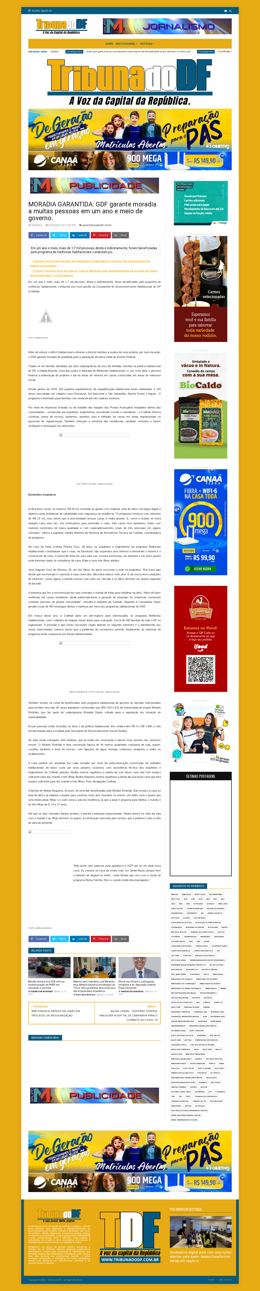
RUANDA (203, 1082)
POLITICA (175, 1068)
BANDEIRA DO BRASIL (195, 927)
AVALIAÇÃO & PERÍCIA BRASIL (208, 922)
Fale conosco (225, 1280)
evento (206, 1002)
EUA (198, 1002)
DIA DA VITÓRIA (216, 965)
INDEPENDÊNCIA (178, 1026)
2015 (185, 899)
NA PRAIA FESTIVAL (214, 1059)
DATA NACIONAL (178, 960)
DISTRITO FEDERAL (210, 969)
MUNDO (198, 1059)
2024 (173, 904)
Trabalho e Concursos (206, 1096)
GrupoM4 (202, 1021)
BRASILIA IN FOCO (179, 932)
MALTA (218, 1049)
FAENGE (206, 1007)
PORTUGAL (219, 1068)
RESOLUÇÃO (211, 1077)
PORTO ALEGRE (204, 1068)
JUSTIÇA (188, 1040)
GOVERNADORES (217, 1016)
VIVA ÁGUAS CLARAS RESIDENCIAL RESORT (189, 1110)
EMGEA (224, 988)
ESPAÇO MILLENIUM (179, 998)
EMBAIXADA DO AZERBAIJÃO (183, 983)
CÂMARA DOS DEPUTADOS (202, 932)
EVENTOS (218, 1002)
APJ (202, 913)
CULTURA (175, 955)
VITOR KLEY (200, 1106)
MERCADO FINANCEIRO (196, 1054)
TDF (180, 1096)
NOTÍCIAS (146, 43)
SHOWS (193, 1087)
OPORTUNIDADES (198, 1063)
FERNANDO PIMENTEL (180, 1012)
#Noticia (175, 899)
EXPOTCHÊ (175, 1007)
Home (211, 1280)
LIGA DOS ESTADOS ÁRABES (202, 1045)
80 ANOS (210, 904)
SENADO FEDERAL (178, 1087)
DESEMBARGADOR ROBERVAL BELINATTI (188, 965)
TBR (173, 1096)
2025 (180, 904)
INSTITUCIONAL (125, 43)
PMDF (221, 1063)
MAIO (196, 1049)
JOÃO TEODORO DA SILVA (182, 1035)
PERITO (212, 1063)
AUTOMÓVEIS (200, 918)
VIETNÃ (188, 1106)
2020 (208, 899)
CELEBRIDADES (190, 936)
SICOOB (203, 1087)
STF (210, 1092)
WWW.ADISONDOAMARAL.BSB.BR (186, 1115)
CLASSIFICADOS (178, 941)
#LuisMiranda (216, 894)
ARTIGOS (175, 918)
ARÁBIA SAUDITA (215, 913)
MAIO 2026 (207, 1049)
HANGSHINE (215, 1021)
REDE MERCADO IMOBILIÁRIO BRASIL (187, 1077)
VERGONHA (176, 1106)
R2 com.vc (215, 1073)
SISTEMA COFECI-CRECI (181, 1092)
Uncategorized (123, 51)
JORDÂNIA (201, 1035)
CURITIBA (187, 955)
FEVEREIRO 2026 (200, 1012)
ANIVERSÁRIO (177, 913)
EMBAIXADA (218, 974)
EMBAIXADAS (211, 988)
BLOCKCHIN (213, 927)
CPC (218, 951)
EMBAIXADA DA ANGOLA (182, 979)
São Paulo (215, 1082)
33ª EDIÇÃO (198, 904)
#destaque (200, 894)
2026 (188, 904)
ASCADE (186, 918)
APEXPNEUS (192, 913)
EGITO (206, 974)
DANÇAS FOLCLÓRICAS (205, 955)
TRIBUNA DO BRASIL (180, 1101)
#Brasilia (186, 894)
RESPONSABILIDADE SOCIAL (183, 1082)
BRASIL (225, 927)
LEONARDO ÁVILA (179, 1045)
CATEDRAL (175, 936)
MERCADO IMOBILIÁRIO (181, 1059)
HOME (109, 43)
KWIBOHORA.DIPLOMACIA (206, 1040)
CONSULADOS (201, 946)
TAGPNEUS (220, 1092)
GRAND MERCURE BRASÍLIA (182, 1021)
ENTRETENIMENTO (208, 993)
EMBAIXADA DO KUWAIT (210, 983)
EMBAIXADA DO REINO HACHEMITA (186, 988)
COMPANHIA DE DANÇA (181, 946)
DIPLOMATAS (192, 969)
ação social (177, 908)
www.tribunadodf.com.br (97, 225)
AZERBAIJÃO (176, 927)
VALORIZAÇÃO (216, 1101)
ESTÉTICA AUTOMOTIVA (182, 1002)
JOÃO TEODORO (197, 1030)
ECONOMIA (195, 974)
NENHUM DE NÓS (178, 1063)
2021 (215, 899)
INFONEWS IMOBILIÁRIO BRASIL (203, 1026)
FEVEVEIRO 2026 (217, 1012)
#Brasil (174, 894)
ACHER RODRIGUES (195, 908)
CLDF (191, 941)
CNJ (198, 941)
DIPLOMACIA (176, 969)
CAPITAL (221, 932)
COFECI (206, 941)
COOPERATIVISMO (220, 946)
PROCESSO (202, 1073)
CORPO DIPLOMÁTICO (203, 951)
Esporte (196, 998)
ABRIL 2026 (222, 904)
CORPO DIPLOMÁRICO (180, 951)
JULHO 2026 (176, 1040)
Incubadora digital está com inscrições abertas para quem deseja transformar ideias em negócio (201, 1256)
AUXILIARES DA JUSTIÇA (181, 922)
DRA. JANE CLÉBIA (178, 974)
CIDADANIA (219, 936)
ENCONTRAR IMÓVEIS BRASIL (184, 993)
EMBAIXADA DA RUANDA (207, 979)
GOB (205, 1016)
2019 (200, 899)
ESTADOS (208, 998)
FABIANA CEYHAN (192, 1007)
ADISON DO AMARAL (216, 908)
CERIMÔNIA (205, 936)
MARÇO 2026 (176, 1054)
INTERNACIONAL (178, 1030)
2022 (222, 899)
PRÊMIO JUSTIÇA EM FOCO (182, 1073)
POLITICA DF (188, 1068)
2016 (193, 899)
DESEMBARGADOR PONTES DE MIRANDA (207, 960)
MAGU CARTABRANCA (180, 1049)
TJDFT (188, 1096)
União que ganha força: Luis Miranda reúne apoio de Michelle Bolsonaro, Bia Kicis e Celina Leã (55, 51)
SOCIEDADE (200, 1092)
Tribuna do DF (199, 1101)
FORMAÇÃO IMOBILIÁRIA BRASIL (185, 1016)
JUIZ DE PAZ (215, 1035)
